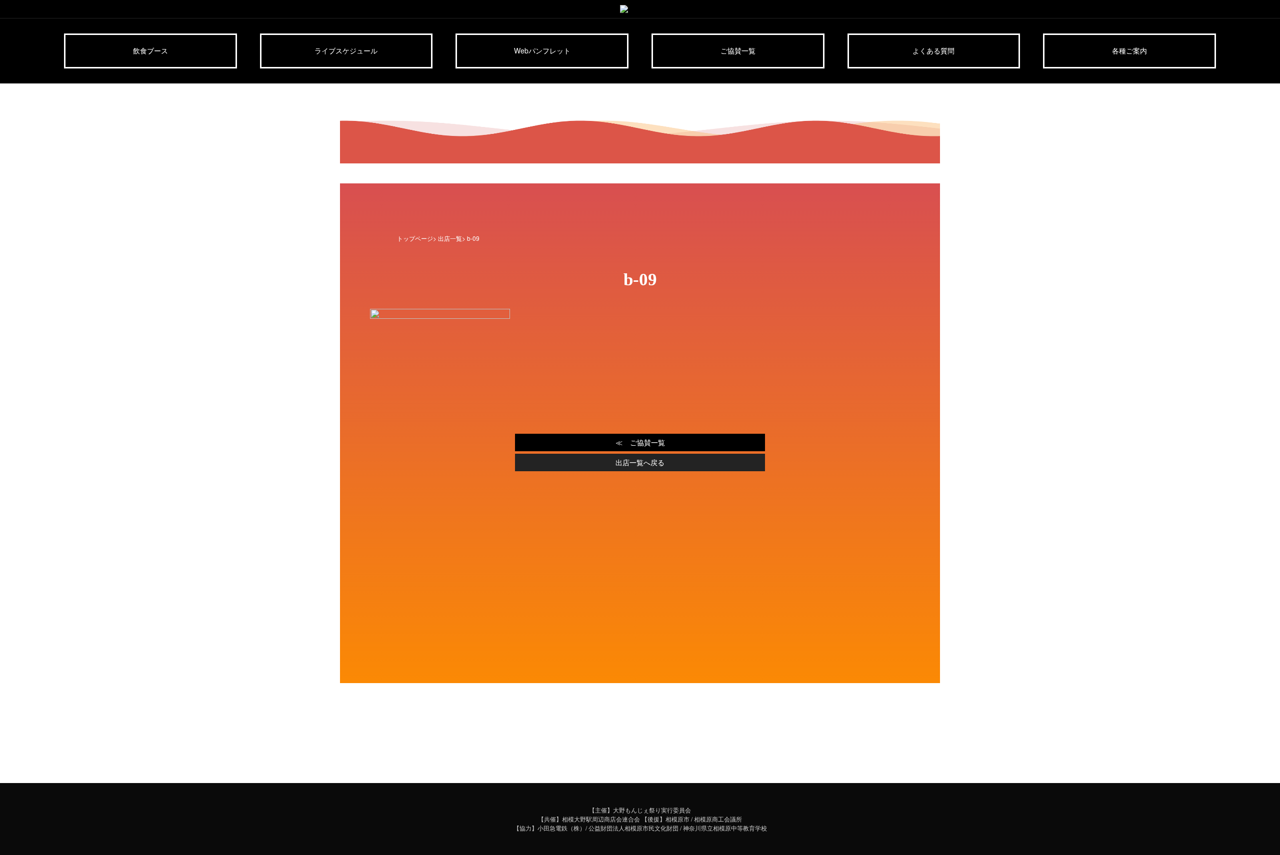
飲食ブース (150, 50)
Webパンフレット (542, 50)
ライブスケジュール (346, 50)
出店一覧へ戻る (640, 462)
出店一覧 (450, 238)
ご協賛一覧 (738, 50)
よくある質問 (933, 50)
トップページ (415, 238)
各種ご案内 (1129, 50)
